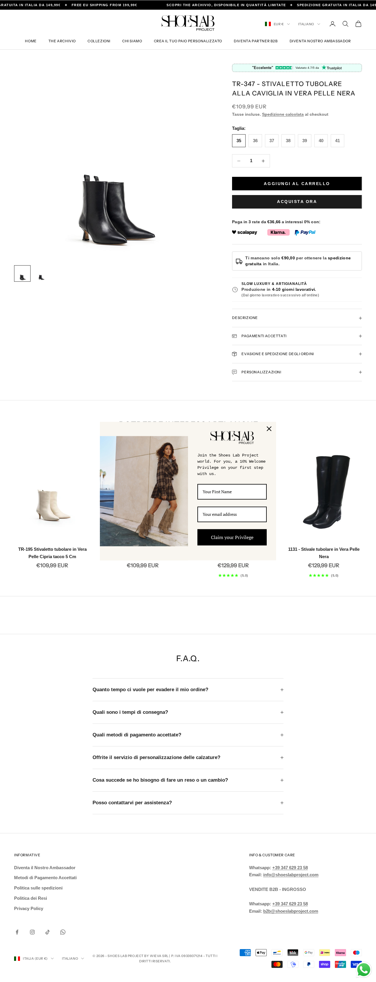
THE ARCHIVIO (62, 41)
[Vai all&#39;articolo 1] (22, 273)
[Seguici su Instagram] (32, 932)
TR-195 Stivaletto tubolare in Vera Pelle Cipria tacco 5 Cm (52, 553)
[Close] (269, 429)
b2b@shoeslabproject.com (290, 911)
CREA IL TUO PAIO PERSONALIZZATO (188, 41)
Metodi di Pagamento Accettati (45, 877)
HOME (30, 41)
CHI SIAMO (132, 41)
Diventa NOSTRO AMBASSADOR (320, 41)
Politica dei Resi (30, 898)
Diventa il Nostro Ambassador (44, 867)
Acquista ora (297, 201)
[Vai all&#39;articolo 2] (41, 273)
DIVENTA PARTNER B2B (256, 41)
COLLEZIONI (99, 41)
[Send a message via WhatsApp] (364, 970)
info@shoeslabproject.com (290, 874)
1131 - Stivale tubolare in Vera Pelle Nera (324, 553)
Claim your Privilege (232, 537)
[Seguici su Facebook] (17, 932)
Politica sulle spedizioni (38, 887)
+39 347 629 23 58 (290, 867)
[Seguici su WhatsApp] (63, 932)
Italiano (306, 24)
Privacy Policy (28, 908)
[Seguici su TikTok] (48, 932)
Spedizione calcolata (283, 114)
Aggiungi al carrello (297, 183)
